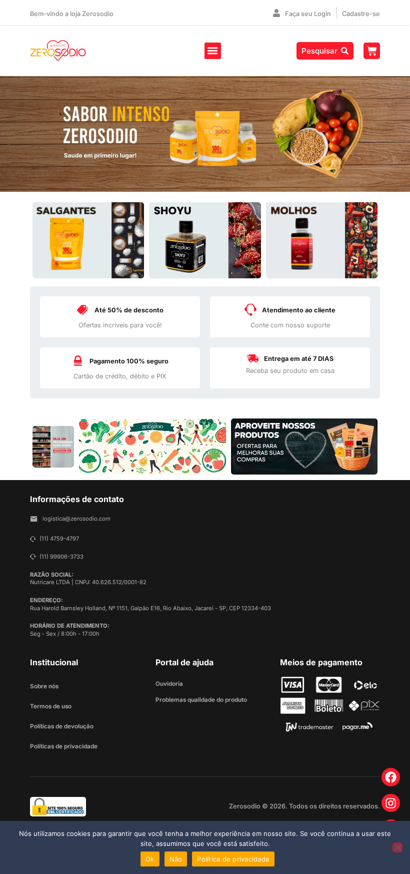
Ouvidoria (169, 683)
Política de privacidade (233, 859)
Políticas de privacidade (64, 746)
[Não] (397, 847)
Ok (150, 859)
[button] (212, 51)
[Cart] (372, 51)
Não (176, 859)
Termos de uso (51, 706)
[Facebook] (391, 777)
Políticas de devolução (62, 726)
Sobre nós (44, 686)
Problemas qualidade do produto (201, 699)
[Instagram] (391, 803)
